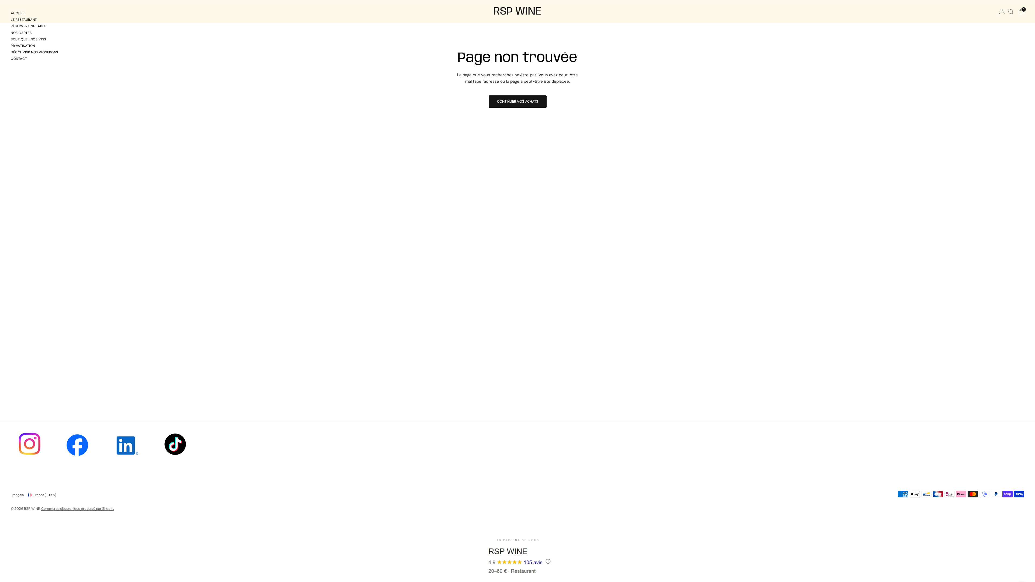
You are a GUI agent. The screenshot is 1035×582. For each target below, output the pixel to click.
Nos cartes (21, 33)
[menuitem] (34, 14)
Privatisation (23, 46)
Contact (19, 59)
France (45, 495)
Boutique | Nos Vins (28, 39)
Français (17, 495)
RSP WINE (517, 11)
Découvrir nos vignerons (34, 52)
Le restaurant (24, 20)
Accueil (18, 13)
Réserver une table (28, 26)
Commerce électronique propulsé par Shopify (77, 508)
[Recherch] (1011, 11)
